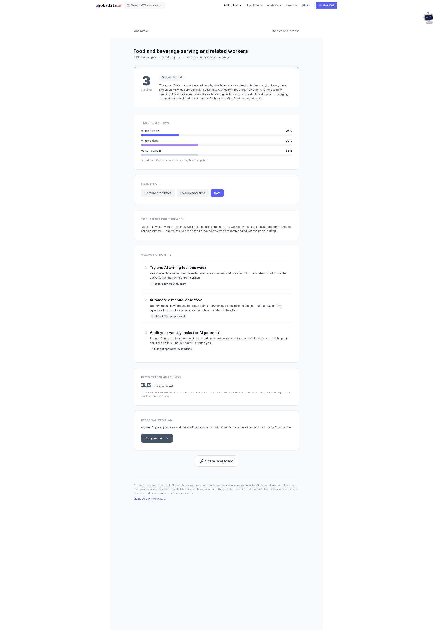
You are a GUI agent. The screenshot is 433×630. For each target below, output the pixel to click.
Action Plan (231, 5)
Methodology (142, 498)
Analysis (272, 5)
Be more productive (158, 193)
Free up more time (192, 193)
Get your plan (154, 438)
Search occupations (286, 31)
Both (217, 193)
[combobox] (144, 5)
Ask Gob (329, 5)
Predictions (254, 5)
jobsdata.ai (141, 31)
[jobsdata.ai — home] (109, 5)
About (306, 5)
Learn (290, 5)
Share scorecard (219, 461)
